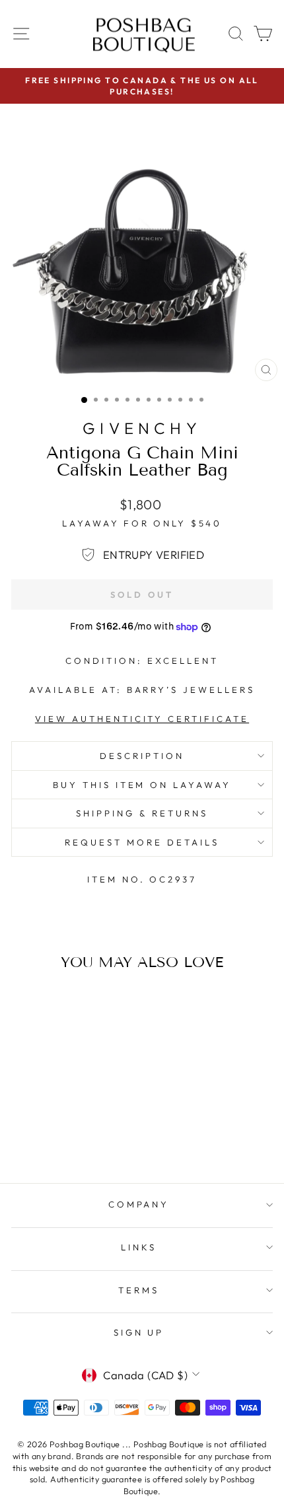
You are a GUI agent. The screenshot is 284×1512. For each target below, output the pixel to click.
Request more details (142, 842)
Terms (138, 1290)
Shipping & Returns (142, 813)
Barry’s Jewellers (191, 689)
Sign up (139, 1332)
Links (139, 1247)
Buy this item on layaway (142, 784)
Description (142, 755)
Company (139, 1204)
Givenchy (142, 428)
